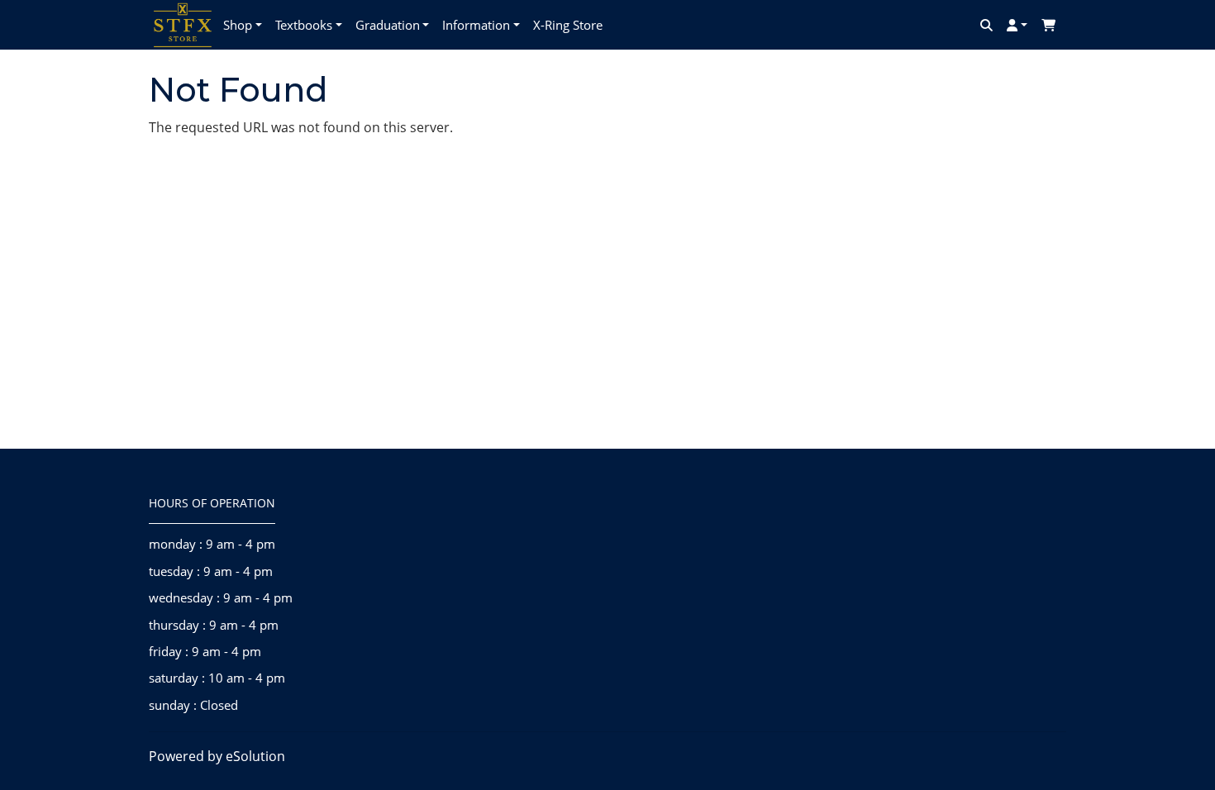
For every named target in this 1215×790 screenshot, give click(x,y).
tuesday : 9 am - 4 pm (211, 571)
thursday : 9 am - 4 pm (214, 624)
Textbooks (303, 25)
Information (476, 25)
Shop (237, 25)
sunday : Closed (193, 705)
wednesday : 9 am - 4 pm (221, 597)
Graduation (387, 25)
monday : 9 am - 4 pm (212, 543)
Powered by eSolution (217, 756)
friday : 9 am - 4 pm (205, 651)
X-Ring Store (568, 25)
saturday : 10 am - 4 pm (217, 677)
